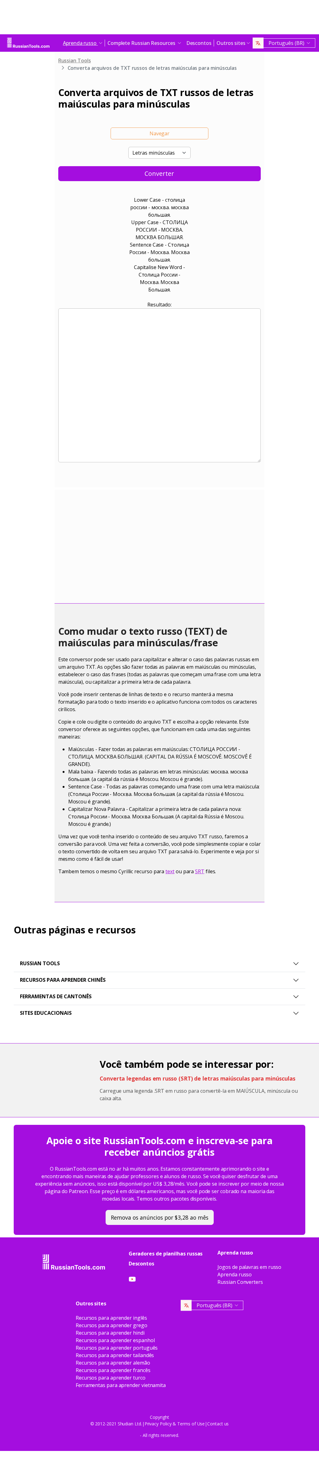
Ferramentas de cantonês (56, 996)
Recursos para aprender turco (110, 1377)
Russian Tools (74, 60)
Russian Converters (240, 1282)
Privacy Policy (158, 1424)
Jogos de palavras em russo (249, 1267)
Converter (159, 173)
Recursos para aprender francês (113, 1370)
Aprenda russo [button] (80, 43)
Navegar (159, 133)
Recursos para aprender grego (111, 1325)
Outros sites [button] (231, 43)
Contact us (218, 1424)
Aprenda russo (234, 1274)
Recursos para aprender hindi (110, 1332)
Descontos (199, 43)
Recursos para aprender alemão (113, 1362)
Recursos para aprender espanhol (115, 1340)
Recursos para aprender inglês (111, 1317)
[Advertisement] (159, 19)
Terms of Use (191, 1424)
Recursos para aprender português (117, 1347)
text (169, 871)
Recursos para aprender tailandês (115, 1355)
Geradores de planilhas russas (166, 1253)
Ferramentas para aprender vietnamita (121, 1385)
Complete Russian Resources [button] (142, 43)
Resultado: (159, 304)
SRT (199, 871)
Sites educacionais (46, 1012)
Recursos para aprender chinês (63, 979)
